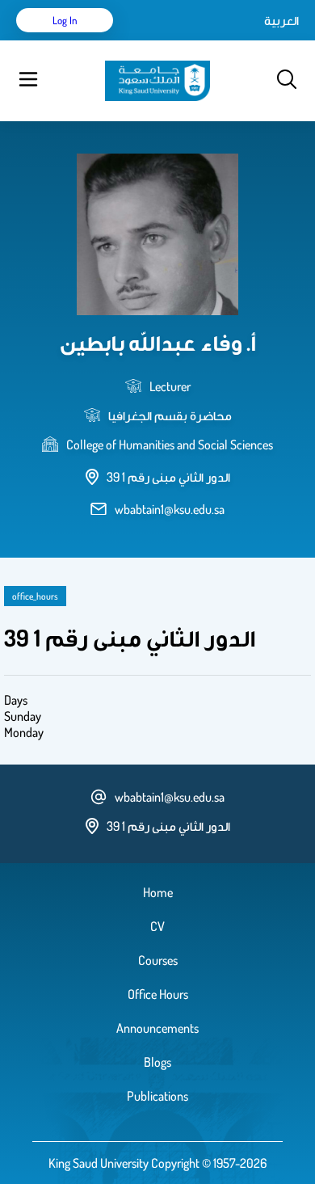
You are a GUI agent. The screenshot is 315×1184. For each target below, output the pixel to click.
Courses (158, 960)
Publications (157, 1096)
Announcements (157, 1028)
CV (157, 926)
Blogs (157, 1062)
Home (158, 892)
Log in (65, 20)
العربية (281, 20)
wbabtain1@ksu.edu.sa (170, 509)
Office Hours (158, 994)
